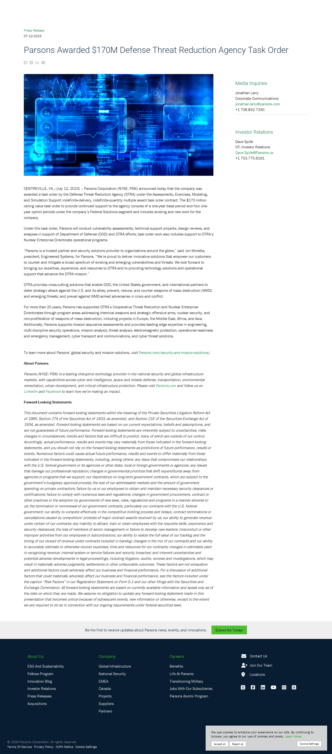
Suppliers (106, 703)
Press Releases (39, 696)
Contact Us (258, 655)
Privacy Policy (43, 747)
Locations (257, 674)
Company (107, 656)
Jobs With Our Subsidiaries (191, 688)
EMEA (103, 681)
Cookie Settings (86, 747)
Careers (177, 656)
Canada (105, 688)
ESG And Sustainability (45, 666)
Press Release (34, 30)
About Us (35, 656)
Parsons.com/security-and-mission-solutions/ (174, 352)
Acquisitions (37, 703)
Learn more (293, 736)
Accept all (220, 744)
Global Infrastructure (115, 666)
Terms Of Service (19, 747)
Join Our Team (260, 665)
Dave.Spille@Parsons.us (254, 152)
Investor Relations (41, 688)
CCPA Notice (64, 747)
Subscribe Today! (229, 630)
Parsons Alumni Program (189, 696)
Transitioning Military (186, 681)
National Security (112, 673)
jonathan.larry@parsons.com (257, 103)
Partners (105, 711)
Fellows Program (40, 673)
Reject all (238, 744)
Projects (105, 696)
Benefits (176, 666)
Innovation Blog (39, 681)
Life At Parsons (181, 673)
